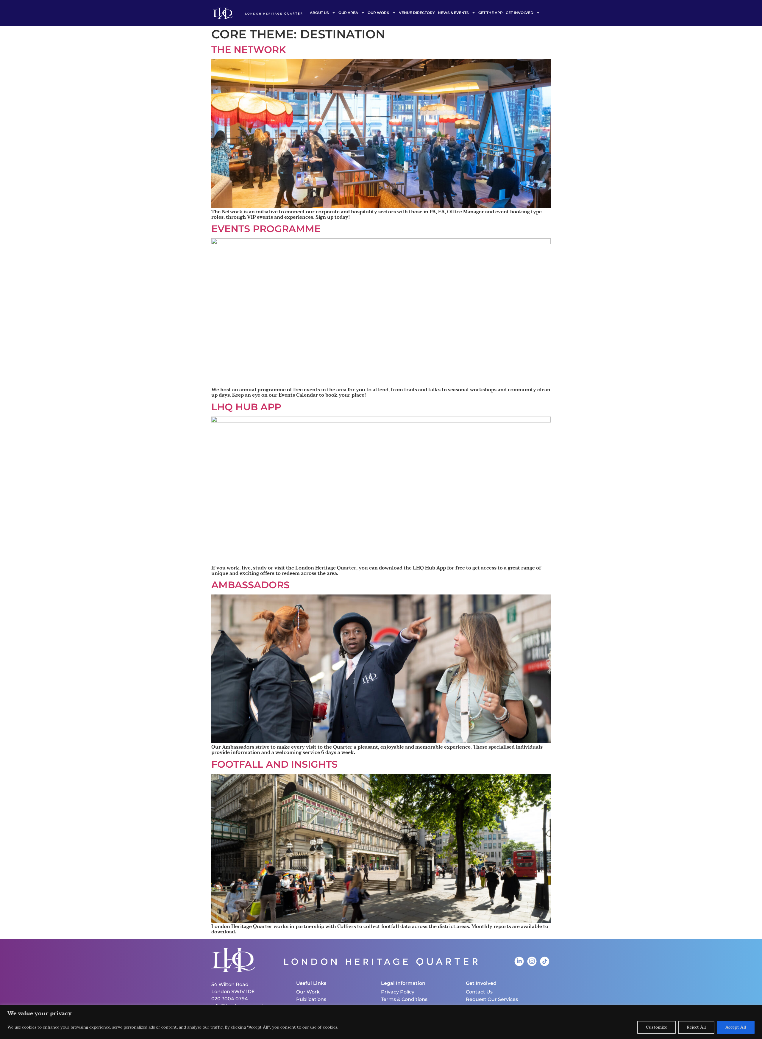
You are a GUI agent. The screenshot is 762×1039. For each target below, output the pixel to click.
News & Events (453, 12)
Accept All (735, 1027)
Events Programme (266, 228)
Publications (311, 999)
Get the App (490, 12)
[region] (381, 1022)
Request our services (492, 999)
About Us (319, 12)
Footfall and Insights (274, 764)
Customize (656, 1027)
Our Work (378, 12)
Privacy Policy (397, 992)
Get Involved (519, 12)
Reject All (696, 1027)
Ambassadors (250, 585)
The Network (248, 49)
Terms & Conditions (404, 999)
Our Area (348, 12)
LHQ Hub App (246, 407)
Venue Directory (417, 12)
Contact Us (479, 992)
